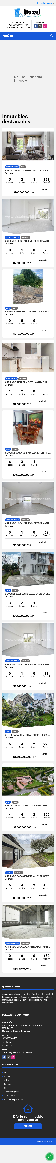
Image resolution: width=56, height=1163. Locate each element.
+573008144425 (18, 27)
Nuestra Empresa (11, 1092)
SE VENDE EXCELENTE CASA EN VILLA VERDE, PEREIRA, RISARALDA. (28, 594)
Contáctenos (9, 1095)
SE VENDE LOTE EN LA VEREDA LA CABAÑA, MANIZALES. (28, 312)
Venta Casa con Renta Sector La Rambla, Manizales (28, 170)
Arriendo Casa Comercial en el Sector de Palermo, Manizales (28, 876)
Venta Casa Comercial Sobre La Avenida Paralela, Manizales (28, 735)
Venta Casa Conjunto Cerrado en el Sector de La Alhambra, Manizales (28, 806)
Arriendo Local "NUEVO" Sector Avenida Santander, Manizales (28, 241)
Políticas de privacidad (14, 1099)
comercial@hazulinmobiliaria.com (17, 1052)
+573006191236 (20, 25)
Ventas (7, 1076)
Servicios (7, 1084)
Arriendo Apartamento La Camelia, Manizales (28, 382)
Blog (6, 1088)
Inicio (6, 1072)
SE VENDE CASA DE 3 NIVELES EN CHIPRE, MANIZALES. (28, 453)
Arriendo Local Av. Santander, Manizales (28, 947)
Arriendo (7, 1080)
